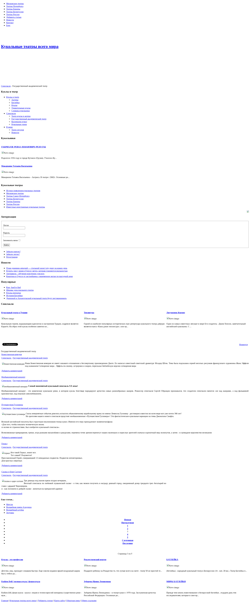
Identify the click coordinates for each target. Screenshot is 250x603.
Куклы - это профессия (12, 559)
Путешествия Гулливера (12, 404)
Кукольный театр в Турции (14, 312)
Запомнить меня (10, 240)
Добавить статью (45, 600)
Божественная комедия (11, 354)
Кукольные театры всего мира (23, 600)
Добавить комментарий (11, 370)
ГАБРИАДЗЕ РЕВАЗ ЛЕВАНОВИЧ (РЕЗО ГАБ (23, 146)
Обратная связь (73, 600)
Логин (6, 225)
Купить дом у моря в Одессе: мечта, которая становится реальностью (37, 270)
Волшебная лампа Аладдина (19, 507)
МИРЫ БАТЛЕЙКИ (176, 581)
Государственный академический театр (30, 357)
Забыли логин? (13, 254)
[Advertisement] (125, 34)
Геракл (4, 443)
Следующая (127, 540)
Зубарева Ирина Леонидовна (97, 581)
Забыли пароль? (13, 251)
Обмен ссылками (88, 600)
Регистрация (11, 257)
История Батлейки (14, 295)
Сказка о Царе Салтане (11, 471)
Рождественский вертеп (95, 559)
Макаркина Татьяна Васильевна (16, 165)
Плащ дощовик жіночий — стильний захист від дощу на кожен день (36, 268)
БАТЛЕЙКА (172, 559)
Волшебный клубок (15, 509)
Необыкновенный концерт (13, 377)
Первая (127, 519)
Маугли (9, 504)
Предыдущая (127, 522)
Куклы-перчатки (13, 292)
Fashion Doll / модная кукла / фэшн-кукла (20, 581)
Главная (4, 600)
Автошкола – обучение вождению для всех (25, 273)
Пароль (6, 232)
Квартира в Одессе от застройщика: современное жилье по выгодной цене (39, 276)
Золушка (10, 512)
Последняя (128, 543)
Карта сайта (59, 600)
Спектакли (6, 86)
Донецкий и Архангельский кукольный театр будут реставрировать (36, 298)
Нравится (243, 344)
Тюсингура (89, 312)
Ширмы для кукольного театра (20, 290)
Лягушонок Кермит (175, 312)
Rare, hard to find (13, 287)
